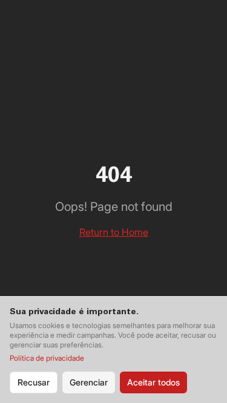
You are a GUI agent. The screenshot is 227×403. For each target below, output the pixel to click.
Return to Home (113, 232)
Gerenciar (89, 382)
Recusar (34, 382)
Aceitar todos (153, 382)
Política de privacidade (47, 358)
